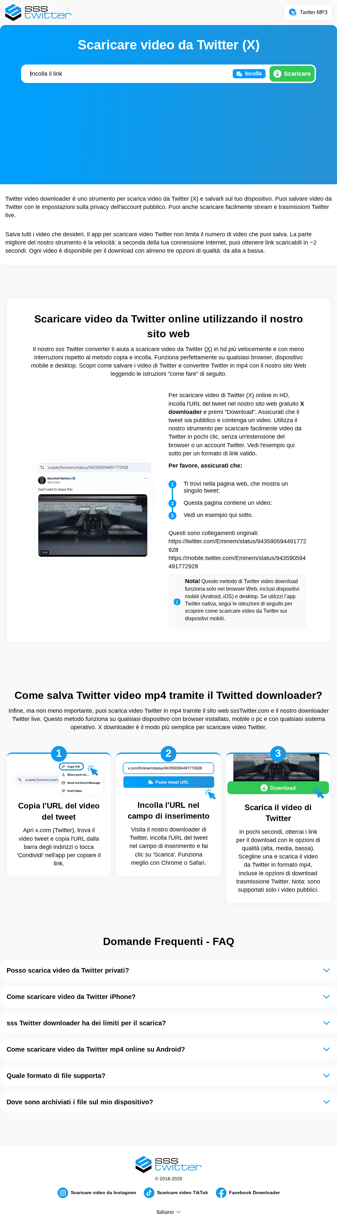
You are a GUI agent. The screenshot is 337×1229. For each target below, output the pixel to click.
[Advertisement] (168, 134)
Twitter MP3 (313, 12)
